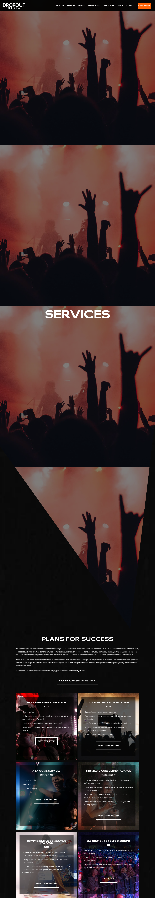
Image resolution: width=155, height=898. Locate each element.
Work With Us (144, 6)
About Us (60, 5)
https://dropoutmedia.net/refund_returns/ (68, 670)
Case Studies (108, 5)
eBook (120, 5)
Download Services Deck (77, 680)
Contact (130, 5)
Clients (81, 5)
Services (71, 5)
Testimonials (94, 5)
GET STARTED (46, 741)
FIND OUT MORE (108, 745)
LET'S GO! (108, 878)
